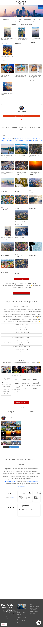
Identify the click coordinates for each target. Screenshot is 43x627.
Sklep (31, 604)
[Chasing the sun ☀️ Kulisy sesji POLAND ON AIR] (3, 433)
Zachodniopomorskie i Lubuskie (33, 142)
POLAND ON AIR (6, 382)
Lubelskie (29, 138)
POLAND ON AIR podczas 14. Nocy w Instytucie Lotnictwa (16, 378)
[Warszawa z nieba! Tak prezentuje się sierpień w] (8, 443)
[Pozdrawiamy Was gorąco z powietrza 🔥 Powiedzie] (3, 438)
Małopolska (9, 140)
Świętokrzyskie (27, 140)
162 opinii (13, 498)
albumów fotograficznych (10, 481)
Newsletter (32, 613)
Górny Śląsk (23, 138)
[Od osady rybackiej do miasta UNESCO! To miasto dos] (13, 443)
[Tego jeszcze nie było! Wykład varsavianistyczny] (13, 423)
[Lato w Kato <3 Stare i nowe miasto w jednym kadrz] (8, 438)
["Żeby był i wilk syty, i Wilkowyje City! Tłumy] (13, 428)
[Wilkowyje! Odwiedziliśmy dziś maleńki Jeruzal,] (8, 428)
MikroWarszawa (21, 486)
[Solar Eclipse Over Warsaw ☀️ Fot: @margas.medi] (18, 433)
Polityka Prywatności (34, 611)
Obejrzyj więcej (20, 293)
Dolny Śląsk (16, 138)
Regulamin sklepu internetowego (33, 609)
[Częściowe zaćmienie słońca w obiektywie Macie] (8, 433)
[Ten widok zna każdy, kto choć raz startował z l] (18, 423)
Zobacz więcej (20, 279)
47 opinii (13, 512)
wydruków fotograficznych (32, 481)
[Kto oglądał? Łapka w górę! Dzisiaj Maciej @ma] (18, 428)
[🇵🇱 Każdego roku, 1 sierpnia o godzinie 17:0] (3, 443)
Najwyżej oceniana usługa (8, 616)
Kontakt (31, 615)
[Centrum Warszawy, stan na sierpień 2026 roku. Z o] (8, 423)
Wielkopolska (22, 142)
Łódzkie (33, 138)
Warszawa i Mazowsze (13, 142)
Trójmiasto (34, 140)
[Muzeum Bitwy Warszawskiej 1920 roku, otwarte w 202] (3, 428)
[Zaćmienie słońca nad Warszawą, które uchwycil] (13, 433)
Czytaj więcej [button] (21, 501)
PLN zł (40, 6)
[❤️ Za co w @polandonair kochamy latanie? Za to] (3, 423)
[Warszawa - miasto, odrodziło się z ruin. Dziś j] (13, 438)
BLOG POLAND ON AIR (34, 606)
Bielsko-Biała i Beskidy (8, 138)
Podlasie (21, 140)
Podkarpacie (15, 140)
